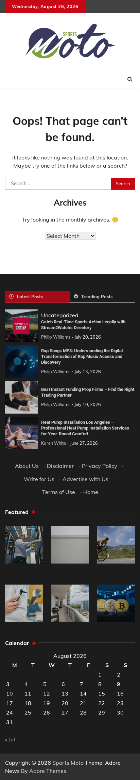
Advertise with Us (85, 479)
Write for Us (39, 479)
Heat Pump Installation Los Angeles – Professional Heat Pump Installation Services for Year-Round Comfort (85, 428)
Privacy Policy (99, 465)
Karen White (53, 443)
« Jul (10, 739)
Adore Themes (47, 770)
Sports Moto (68, 762)
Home (90, 492)
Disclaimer (60, 465)
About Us (27, 465)
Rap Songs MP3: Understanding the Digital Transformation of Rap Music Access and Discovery (82, 356)
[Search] (130, 79)
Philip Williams (55, 337)
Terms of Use (58, 492)
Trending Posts (96, 296)
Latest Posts (30, 296)
